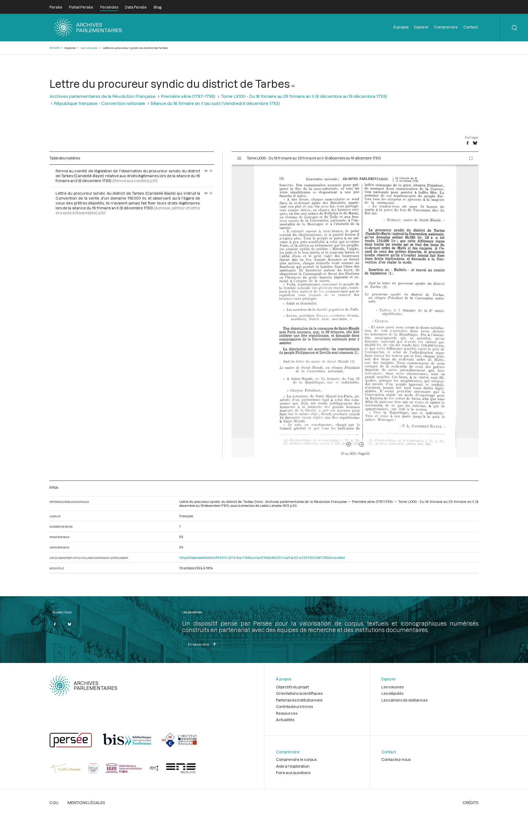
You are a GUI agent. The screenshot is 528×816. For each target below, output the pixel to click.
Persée (56, 7)
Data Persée (136, 7)
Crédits (471, 802)
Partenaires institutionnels (299, 700)
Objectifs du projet (292, 687)
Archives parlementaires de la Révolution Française (103, 96)
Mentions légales (86, 802)
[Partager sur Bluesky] (475, 143)
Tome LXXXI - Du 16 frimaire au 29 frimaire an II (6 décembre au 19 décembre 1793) (304, 96)
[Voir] (293, 83)
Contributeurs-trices (294, 706)
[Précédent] (348, 444)
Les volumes (89, 48)
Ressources (286, 713)
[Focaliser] (211, 171)
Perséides (109, 7)
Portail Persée (81, 7)
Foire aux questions (293, 772)
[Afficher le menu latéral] (239, 158)
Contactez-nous (396, 759)
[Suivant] (361, 444)
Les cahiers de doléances (404, 700)
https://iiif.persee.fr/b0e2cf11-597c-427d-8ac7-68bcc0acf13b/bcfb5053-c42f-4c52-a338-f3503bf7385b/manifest (262, 558)
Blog (157, 7)
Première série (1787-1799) (188, 96)
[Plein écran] (470, 158)
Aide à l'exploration (293, 766)
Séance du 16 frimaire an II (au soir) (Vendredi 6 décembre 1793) (215, 103)
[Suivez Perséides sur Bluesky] (69, 624)
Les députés (392, 693)
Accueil (55, 47)
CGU (54, 802)
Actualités (285, 719)
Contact (470, 27)
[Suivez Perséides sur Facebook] (55, 624)
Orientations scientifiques (299, 693)
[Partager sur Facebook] (467, 143)
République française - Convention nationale (99, 103)
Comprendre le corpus (296, 759)
